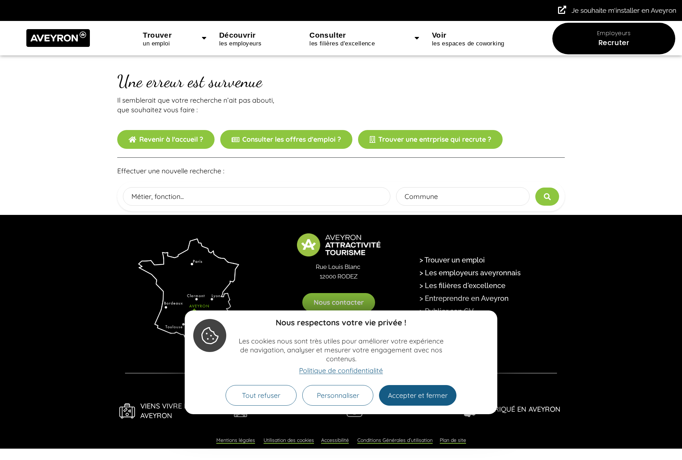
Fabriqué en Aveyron (521, 409)
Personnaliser (338, 395)
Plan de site (453, 440)
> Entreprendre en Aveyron (464, 298)
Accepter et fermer (418, 395)
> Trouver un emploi (452, 260)
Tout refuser (261, 395)
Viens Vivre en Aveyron (166, 410)
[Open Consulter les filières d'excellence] (417, 38)
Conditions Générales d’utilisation (395, 440)
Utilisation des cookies (289, 440)
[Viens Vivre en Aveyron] (127, 411)
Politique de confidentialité (341, 370)
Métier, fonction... (157, 196)
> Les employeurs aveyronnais (470, 273)
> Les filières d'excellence (462, 285)
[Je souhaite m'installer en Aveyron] (562, 10)
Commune (421, 196)
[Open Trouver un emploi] (204, 38)
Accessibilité (335, 440)
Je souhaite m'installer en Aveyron (624, 10)
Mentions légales (235, 440)
